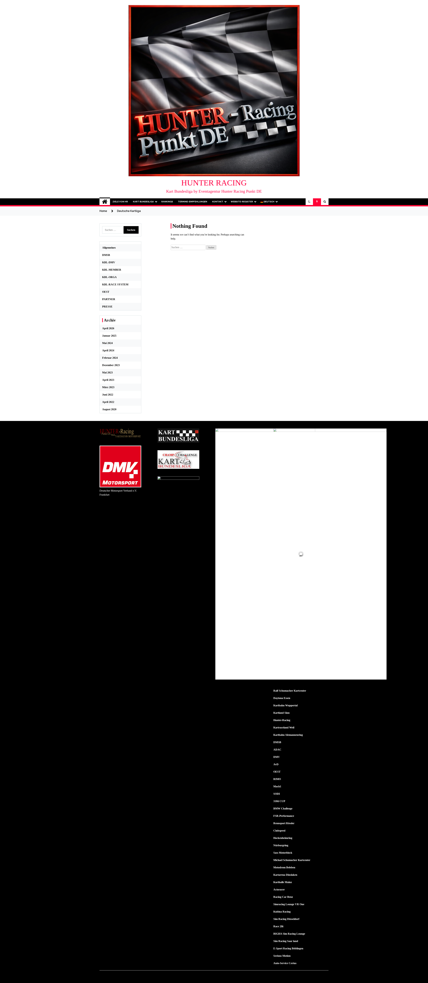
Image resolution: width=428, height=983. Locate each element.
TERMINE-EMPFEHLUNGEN (192, 201)
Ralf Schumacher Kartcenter (289, 690)
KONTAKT (217, 201)
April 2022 (108, 402)
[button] (309, 201)
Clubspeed (279, 830)
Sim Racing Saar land (285, 941)
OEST (105, 291)
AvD (276, 764)
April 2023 (108, 379)
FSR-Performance (283, 815)
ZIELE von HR (120, 201)
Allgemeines (109, 247)
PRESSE (107, 306)
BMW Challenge (282, 808)
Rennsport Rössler (283, 823)
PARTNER (108, 299)
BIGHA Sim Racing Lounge (289, 933)
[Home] (104, 201)
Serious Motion (282, 955)
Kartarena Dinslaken (285, 874)
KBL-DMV (108, 262)
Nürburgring (280, 845)
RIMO (277, 779)
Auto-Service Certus (284, 963)
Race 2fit (278, 926)
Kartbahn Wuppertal (285, 705)
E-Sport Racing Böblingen (288, 948)
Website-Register (242, 201)
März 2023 (108, 387)
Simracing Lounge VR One (288, 904)
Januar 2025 (109, 335)
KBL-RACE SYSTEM (115, 284)
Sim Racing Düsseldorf (286, 919)
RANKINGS (167, 201)
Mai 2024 (107, 343)
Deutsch (268, 201)
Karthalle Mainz (282, 882)
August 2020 (109, 409)
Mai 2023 (107, 372)
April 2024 (108, 350)
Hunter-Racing (281, 720)
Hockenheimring (282, 838)
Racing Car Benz (283, 896)
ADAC (277, 749)
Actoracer (279, 889)
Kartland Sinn (281, 712)
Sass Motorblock (282, 852)
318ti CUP (279, 801)
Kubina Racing (282, 911)
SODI (276, 793)
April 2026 (108, 328)
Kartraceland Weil (283, 727)
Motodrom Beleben (284, 867)
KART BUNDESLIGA (143, 201)
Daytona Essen (281, 698)
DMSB (106, 255)
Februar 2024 (110, 357)
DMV (276, 757)
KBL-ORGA (109, 277)
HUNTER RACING (214, 182)
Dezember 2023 (111, 365)
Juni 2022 (107, 394)
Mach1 (277, 786)
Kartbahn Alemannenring (288, 734)
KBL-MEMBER (111, 269)
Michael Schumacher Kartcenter (291, 860)
